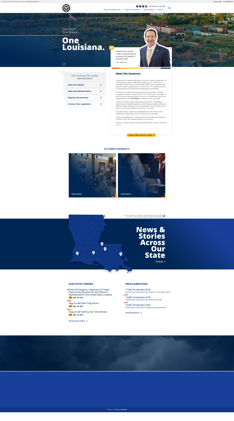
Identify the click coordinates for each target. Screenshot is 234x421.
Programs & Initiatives (132, 9)
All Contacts (68, 399)
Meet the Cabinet (76, 85)
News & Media (148, 9)
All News (159, 262)
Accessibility (227, 1)
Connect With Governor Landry (140, 135)
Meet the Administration (112, 9)
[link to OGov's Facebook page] (149, 398)
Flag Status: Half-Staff (158, 6)
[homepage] (66, 8)
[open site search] (169, 8)
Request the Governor (78, 97)
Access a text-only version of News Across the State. (147, 217)
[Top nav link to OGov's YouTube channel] (146, 6)
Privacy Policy (114, 391)
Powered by (117, 409)
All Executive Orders (77, 321)
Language (216, 1)
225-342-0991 (69, 394)
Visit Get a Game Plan (81, 361)
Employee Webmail (116, 383)
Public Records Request (118, 388)
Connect (160, 9)
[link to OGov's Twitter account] (154, 398)
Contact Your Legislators (79, 104)
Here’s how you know (32, 1)
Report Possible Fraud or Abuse (120, 386)
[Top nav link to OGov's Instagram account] (143, 6)
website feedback (153, 391)
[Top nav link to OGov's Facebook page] (137, 6)
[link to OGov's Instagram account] (158, 398)
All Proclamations (133, 313)
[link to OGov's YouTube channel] (163, 398)
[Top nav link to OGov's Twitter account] (140, 6)
